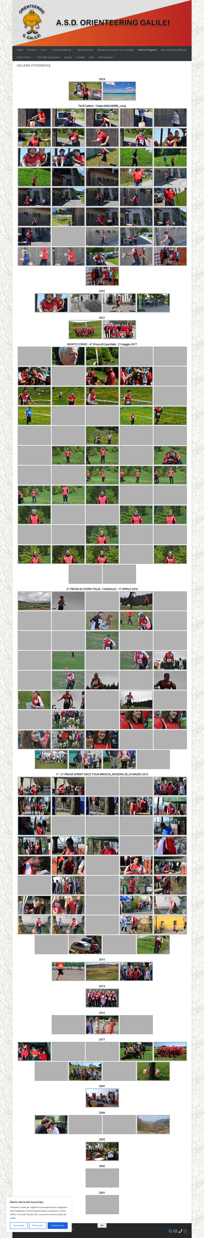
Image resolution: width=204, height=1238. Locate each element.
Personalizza (18, 1225)
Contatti (80, 57)
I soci (43, 49)
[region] (39, 1214)
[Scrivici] (175, 1231)
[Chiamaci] (180, 1231)
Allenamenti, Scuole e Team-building (115, 49)
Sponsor (68, 57)
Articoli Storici (23, 57)
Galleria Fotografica (147, 49)
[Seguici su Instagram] (185, 1231)
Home (20, 49)
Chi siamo (31, 49)
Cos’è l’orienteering (61, 49)
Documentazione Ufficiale (173, 49)
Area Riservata (105, 57)
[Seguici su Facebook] (170, 1231)
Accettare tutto (57, 1225)
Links (91, 57)
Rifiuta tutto (37, 1225)
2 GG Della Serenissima (48, 57)
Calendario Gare (85, 49)
